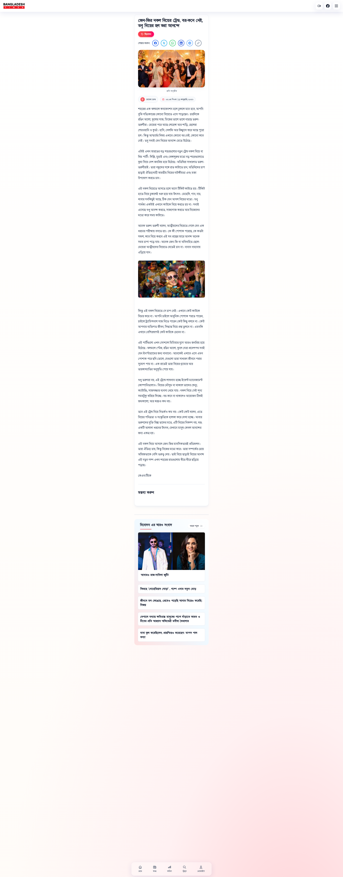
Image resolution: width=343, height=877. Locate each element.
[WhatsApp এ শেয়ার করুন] (172, 43)
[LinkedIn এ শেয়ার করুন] (181, 43)
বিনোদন (148, 34)
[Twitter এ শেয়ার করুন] (164, 43)
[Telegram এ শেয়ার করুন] (190, 43)
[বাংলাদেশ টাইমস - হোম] (14, 6)
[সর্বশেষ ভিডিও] (319, 5)
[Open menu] (336, 5)
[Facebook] (327, 5)
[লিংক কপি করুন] (198, 43)
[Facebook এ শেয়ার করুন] (155, 43)
